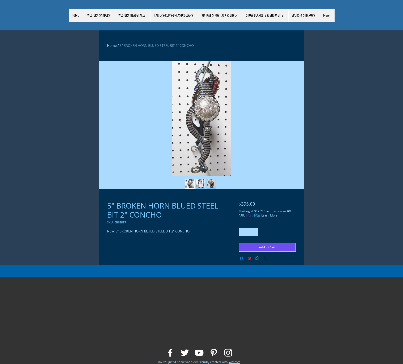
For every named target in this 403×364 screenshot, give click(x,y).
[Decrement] (242, 232)
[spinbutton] (248, 232)
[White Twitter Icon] (184, 352)
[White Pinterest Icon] (213, 352)
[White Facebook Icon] (170, 352)
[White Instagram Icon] (228, 352)
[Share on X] (265, 258)
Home (112, 45)
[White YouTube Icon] (199, 352)
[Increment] (254, 232)
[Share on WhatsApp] (257, 258)
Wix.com (234, 362)
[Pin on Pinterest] (249, 258)
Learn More (269, 215)
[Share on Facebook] (241, 258)
